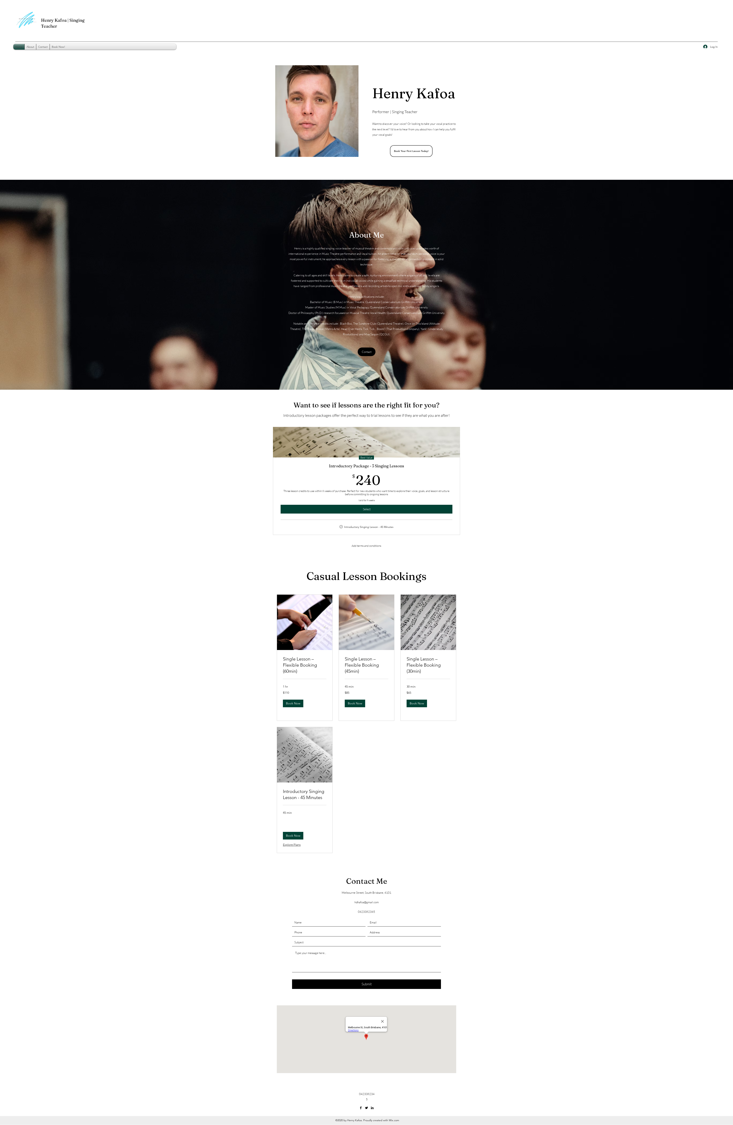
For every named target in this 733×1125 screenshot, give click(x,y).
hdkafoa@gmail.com (366, 902)
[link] (304, 665)
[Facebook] (361, 1108)
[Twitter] (366, 1108)
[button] (293, 703)
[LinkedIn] (372, 1108)
